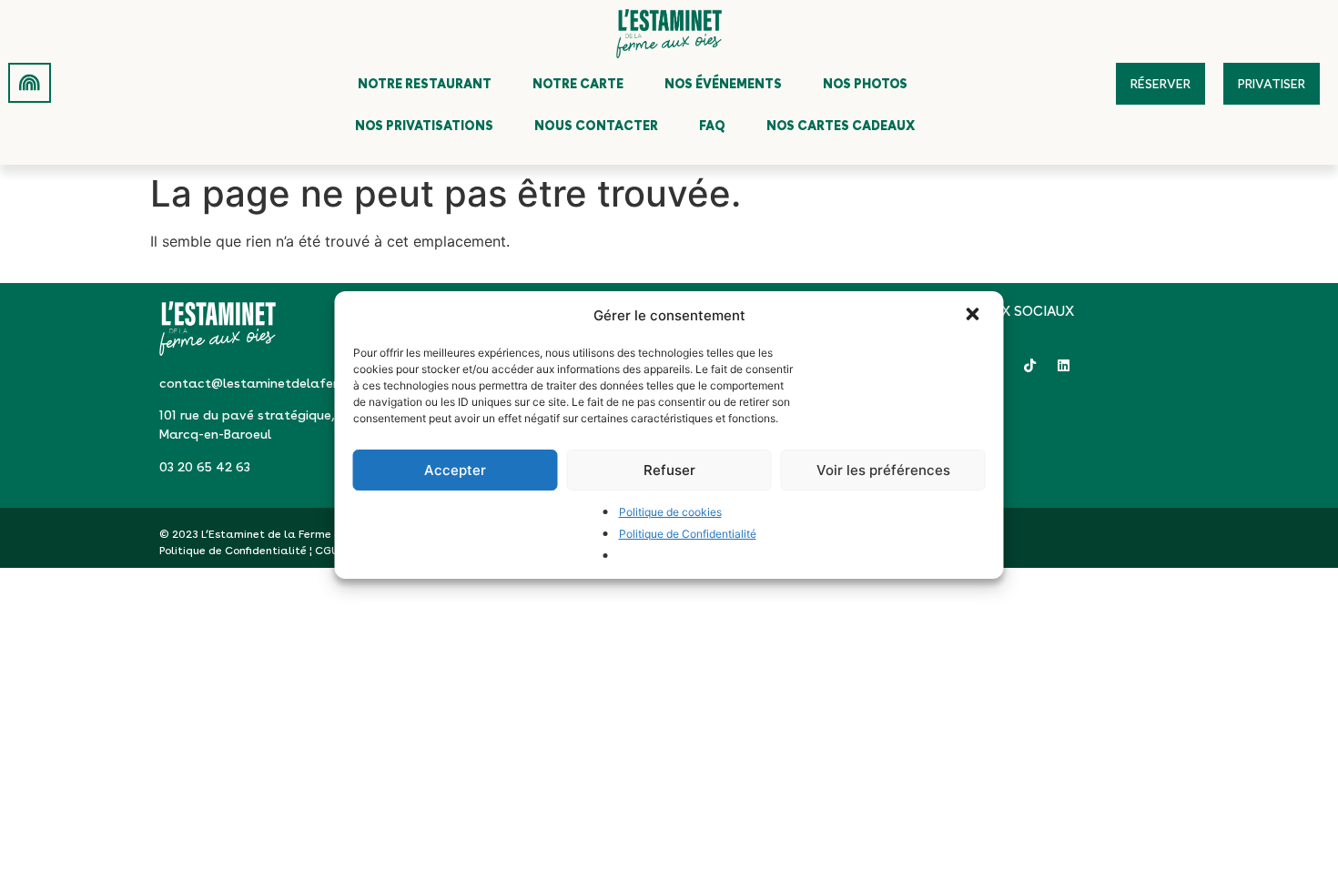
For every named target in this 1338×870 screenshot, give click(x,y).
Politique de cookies (670, 512)
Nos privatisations (424, 125)
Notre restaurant (425, 83)
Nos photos (865, 83)
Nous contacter (596, 125)
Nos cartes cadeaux (840, 125)
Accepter (455, 470)
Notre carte (577, 83)
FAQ (712, 125)
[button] (975, 316)
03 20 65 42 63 (204, 467)
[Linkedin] (1063, 365)
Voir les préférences (883, 470)
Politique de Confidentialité (687, 534)
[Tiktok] (1030, 365)
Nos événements (723, 83)
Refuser (669, 470)
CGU (327, 550)
